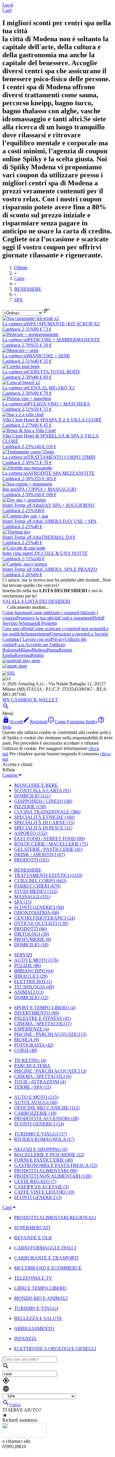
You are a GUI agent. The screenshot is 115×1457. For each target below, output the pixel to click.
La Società (98, 633)
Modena (39, 649)
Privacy (58, 639)
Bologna (10, 649)
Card (7, 10)
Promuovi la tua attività (37, 617)
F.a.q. (20, 644)
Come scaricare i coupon (55, 628)
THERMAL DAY (58, 537)
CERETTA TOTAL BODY (54, 371)
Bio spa (9, 489)
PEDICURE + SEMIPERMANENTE (64, 339)
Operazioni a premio (69, 633)
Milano (25, 649)
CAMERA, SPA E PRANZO (69, 569)
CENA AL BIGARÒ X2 (51, 387)
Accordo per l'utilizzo (45, 644)
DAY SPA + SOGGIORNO (67, 505)
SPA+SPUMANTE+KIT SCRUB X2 (64, 323)
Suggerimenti (37, 633)
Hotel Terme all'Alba (21, 505)
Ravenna (22, 655)
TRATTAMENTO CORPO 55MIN (62, 457)
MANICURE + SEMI (49, 355)
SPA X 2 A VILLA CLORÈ (75, 419)
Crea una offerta (17, 628)
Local (7, 4)
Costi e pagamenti (76, 617)
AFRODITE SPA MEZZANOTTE (61, 473)
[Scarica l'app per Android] (21, 660)
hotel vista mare (17, 553)
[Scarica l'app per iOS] (14, 665)
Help (97, 617)
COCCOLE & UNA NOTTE (60, 553)
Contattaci (11, 639)
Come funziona (16, 612)
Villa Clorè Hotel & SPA (25, 419)
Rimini (37, 655)
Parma (53, 649)
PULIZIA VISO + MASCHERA (59, 403)
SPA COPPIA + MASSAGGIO (46, 489)
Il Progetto (47, 623)
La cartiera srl (15, 323)
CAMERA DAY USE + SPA (69, 521)
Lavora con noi (36, 639)
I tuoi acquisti (91, 628)
